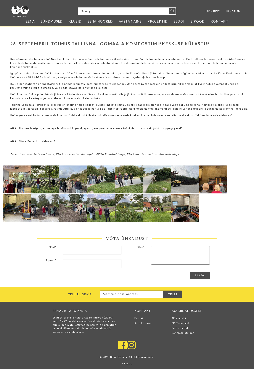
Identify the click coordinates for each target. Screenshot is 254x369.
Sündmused (52, 21)
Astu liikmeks (143, 323)
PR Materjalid (180, 323)
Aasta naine (130, 21)
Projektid (158, 21)
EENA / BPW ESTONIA (43, 11)
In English (233, 10)
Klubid (75, 21)
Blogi (179, 21)
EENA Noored (100, 21)
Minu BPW (213, 10)
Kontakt (219, 21)
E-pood (197, 21)
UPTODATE (127, 364)
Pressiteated (180, 328)
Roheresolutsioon (183, 332)
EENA (30, 21)
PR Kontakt (179, 318)
